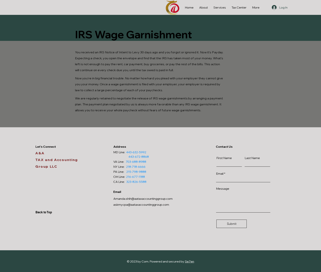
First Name (224, 157)
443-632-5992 (136, 152)
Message (222, 188)
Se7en (189, 261)
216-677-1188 (135, 177)
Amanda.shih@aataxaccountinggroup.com (143, 198)
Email (219, 173)
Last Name (252, 157)
